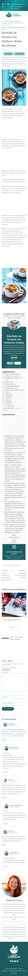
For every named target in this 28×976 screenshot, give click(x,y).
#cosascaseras (16, 558)
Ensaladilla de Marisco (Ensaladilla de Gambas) (20, 574)
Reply (4, 739)
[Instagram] (5, 4)
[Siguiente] (24, 609)
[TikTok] (3, 7)
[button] (11, 357)
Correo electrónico (8, 703)
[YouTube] (8, 4)
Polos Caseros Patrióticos (11, 620)
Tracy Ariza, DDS (15, 366)
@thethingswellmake (16, 556)
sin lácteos (17, 565)
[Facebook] (3, 4)
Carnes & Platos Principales (10, 27)
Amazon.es (16, 938)
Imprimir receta (20, 53)
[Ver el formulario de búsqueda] (25, 14)
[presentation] (14, 605)
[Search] (24, 923)
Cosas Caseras (14, 316)
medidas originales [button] (8, 408)
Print (11, 363)
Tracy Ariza (13, 747)
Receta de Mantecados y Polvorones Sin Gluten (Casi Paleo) (7, 575)
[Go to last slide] (4, 609)
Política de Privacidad (15, 971)
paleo (4, 565)
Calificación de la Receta (9, 667)
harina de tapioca (15, 376)
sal (15, 384)
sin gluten (10, 565)
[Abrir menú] (3, 14)
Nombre (5, 696)
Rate (18, 363)
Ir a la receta (8, 53)
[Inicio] (2, 21)
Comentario (6, 672)
